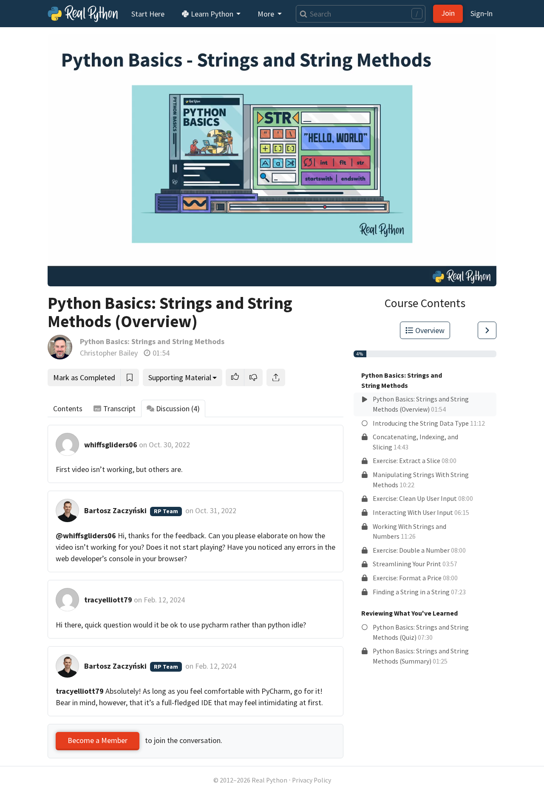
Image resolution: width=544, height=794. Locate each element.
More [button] (267, 14)
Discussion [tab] (178, 408)
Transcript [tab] (119, 408)
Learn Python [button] (212, 14)
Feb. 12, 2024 (164, 600)
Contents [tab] (67, 408)
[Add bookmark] (129, 377)
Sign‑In (481, 13)
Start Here (147, 14)
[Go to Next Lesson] (487, 330)
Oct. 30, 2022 (169, 444)
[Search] (301, 14)
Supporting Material (179, 377)
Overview (430, 330)
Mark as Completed (84, 377)
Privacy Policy (311, 780)
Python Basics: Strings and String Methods (152, 341)
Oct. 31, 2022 (215, 510)
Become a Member (98, 740)
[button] (235, 377)
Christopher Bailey (109, 353)
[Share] (275, 377)
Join (448, 13)
